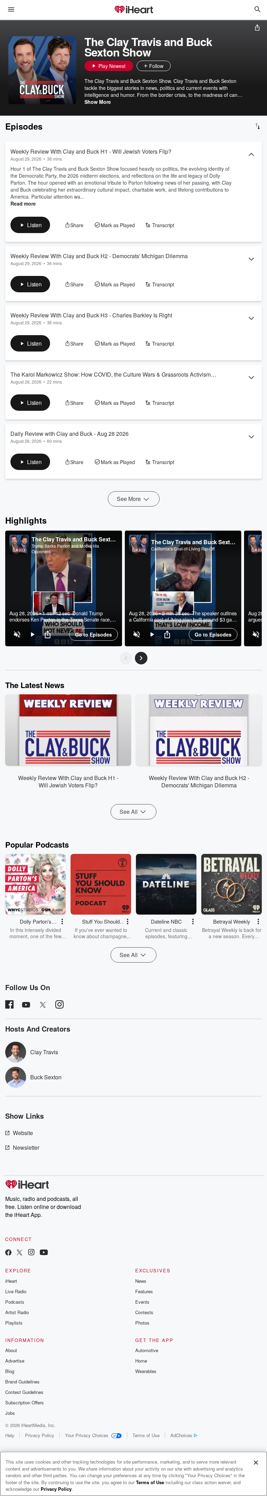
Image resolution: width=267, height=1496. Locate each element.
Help (9, 1435)
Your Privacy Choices (86, 1435)
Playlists (14, 1322)
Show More (97, 101)
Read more (23, 203)
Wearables (145, 1371)
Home (141, 1360)
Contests (144, 1312)
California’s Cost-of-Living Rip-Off (183, 549)
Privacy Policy (39, 1435)
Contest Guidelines (24, 1392)
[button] (177, 65)
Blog (9, 1371)
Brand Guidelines (22, 1381)
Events (142, 1301)
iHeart (11, 1281)
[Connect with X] (19, 1253)
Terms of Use (146, 1435)
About (11, 1350)
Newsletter (26, 1147)
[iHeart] (133, 10)
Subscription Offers (24, 1402)
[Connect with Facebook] (8, 1253)
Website (23, 1133)
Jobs (10, 1413)
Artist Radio (17, 1312)
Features (144, 1291)
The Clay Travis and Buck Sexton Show (74, 539)
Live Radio (15, 1291)
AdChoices (181, 1435)
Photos (142, 1322)
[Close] (256, 1462)
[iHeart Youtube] (44, 1253)
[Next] (141, 658)
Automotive (146, 1350)
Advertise (14, 1360)
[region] (63, 588)
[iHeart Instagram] (31, 1253)
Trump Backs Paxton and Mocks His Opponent (65, 548)
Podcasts (14, 1301)
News (140, 1281)
